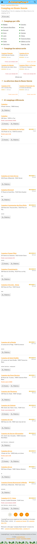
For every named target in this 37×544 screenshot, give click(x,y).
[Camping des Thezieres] (18, 394)
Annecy (5, 24)
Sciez (22, 27)
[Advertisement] (18, 320)
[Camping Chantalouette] (18, 272)
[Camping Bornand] (18, 193)
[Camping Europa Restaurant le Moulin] (18, 486)
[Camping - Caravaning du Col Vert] (18, 132)
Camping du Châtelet (7, 65)
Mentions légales (10, 538)
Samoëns (23, 24)
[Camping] (18, 105)
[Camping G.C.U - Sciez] (18, 501)
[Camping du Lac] (18, 454)
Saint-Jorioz (6, 44)
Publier (5, 41)
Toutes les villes (25, 44)
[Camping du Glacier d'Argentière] (18, 438)
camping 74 (26, 528)
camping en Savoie (21, 521)
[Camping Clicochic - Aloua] (18, 288)
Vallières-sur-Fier (25, 41)
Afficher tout (18, 77)
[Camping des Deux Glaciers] (18, 378)
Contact (18, 538)
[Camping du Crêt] (18, 422)
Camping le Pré (5, 86)
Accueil (2, 2)
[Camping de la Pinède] (18, 345)
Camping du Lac (24, 53)
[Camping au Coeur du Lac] (18, 178)
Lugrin (4, 36)
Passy (5, 38)
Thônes (23, 36)
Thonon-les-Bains (25, 38)
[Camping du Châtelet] (18, 408)
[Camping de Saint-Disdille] (18, 362)
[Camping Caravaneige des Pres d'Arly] (18, 209)
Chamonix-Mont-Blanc (9, 27)
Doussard (5, 30)
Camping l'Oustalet (7, 53)
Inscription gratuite (26, 538)
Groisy (5, 33)
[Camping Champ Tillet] (18, 256)
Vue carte (6, 16)
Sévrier (23, 30)
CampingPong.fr (20, 537)
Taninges (23, 33)
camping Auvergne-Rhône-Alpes (13, 528)
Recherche (35, 2)
